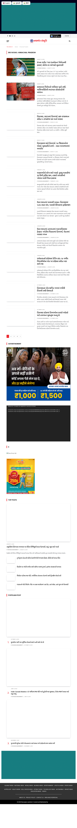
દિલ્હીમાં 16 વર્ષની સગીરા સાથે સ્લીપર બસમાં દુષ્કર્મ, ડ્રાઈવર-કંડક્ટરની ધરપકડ (39, 567)
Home (16, 47)
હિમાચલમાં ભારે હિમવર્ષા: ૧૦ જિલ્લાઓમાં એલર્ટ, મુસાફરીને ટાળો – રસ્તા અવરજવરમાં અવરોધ (53, 146)
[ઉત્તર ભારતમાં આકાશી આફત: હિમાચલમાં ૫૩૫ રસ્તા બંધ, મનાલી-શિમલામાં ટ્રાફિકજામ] (21, 207)
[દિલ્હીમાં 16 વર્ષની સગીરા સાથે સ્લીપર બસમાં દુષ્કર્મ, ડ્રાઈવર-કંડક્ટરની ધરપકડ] (11, 569)
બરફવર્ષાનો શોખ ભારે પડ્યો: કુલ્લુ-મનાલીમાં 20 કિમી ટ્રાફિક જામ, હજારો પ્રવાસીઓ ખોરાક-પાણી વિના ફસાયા (53, 175)
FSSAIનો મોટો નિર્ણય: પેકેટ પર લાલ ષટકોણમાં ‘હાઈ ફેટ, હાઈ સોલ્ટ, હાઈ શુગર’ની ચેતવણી (42, 584)
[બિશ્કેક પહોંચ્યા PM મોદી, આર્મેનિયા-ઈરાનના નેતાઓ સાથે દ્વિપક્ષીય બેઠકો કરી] (11, 577)
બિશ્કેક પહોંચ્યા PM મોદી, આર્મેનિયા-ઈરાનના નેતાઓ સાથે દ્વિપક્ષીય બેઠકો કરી (39, 576)
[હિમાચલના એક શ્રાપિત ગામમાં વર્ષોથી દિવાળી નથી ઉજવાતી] (21, 293)
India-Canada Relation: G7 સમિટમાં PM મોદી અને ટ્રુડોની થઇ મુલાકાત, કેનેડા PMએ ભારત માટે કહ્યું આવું (40, 693)
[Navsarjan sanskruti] (38, 41)
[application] (38, 423)
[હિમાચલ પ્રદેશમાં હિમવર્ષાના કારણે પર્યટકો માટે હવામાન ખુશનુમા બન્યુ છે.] (21, 317)
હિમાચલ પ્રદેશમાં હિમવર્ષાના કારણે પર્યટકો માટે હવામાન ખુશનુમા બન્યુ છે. (52, 314)
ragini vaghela (42, 68)
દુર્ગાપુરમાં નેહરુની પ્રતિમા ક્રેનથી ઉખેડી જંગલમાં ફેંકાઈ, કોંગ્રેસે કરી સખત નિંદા (38, 558)
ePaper (67, 36)
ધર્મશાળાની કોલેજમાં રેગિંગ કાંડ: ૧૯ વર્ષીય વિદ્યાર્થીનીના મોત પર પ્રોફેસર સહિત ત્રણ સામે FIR (52, 261)
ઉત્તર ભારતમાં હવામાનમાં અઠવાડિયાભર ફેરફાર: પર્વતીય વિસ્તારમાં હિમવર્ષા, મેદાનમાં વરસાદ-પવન (53, 232)
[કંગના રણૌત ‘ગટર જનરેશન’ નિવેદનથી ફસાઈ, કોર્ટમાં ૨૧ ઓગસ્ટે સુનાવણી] (21, 67)
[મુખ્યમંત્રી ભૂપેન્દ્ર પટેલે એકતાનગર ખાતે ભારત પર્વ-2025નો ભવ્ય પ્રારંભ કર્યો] (38, 719)
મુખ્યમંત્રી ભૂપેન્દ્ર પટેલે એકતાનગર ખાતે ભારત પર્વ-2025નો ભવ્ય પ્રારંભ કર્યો (33, 743)
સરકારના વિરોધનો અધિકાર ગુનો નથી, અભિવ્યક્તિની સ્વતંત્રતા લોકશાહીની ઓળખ (51, 90)
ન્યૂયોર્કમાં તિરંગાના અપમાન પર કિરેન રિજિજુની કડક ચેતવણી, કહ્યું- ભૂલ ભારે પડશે (33, 547)
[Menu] (8, 41)
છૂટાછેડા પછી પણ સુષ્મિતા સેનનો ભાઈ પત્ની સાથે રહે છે (27, 642)
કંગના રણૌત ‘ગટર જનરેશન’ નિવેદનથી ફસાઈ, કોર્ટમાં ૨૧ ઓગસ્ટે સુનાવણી (51, 63)
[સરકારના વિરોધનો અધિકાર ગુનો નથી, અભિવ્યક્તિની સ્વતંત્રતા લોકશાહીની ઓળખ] (21, 91)
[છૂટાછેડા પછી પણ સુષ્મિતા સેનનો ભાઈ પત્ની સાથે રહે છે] (38, 618)
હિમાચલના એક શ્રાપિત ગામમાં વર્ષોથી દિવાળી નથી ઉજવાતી (51, 289)
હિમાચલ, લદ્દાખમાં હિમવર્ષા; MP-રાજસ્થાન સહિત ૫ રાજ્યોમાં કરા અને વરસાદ (53, 117)
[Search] (69, 41)
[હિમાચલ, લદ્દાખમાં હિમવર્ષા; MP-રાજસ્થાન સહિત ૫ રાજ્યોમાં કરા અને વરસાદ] (21, 121)
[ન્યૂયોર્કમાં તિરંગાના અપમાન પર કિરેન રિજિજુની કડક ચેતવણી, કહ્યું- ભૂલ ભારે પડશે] (38, 523)
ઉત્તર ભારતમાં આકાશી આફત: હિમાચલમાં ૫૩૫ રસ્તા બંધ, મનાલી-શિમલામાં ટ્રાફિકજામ (53, 203)
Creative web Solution (54, 802)
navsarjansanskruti (43, 122)
